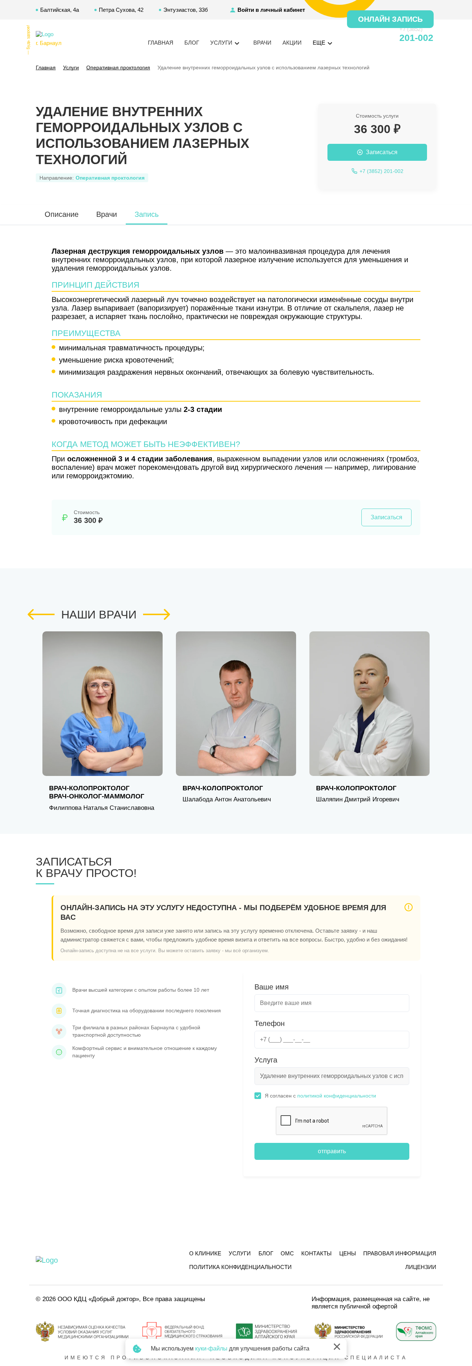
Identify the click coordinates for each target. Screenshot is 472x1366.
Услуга (265, 1060)
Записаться (386, 517)
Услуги (240, 1253)
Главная (160, 42)
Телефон (269, 1023)
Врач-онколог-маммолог (96, 796)
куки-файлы (211, 1348)
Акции (292, 42)
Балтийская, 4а (59, 10)
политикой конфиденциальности (336, 1096)
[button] (41, 614)
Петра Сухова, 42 (121, 10)
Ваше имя (271, 987)
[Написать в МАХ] (354, 38)
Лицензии (420, 1267)
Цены (347, 1253)
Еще (320, 42)
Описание (62, 214)
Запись (147, 214)
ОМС (287, 1253)
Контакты (316, 1253)
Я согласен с (320, 1096)
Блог (191, 42)
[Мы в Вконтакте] (380, 38)
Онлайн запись (390, 19)
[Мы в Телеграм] (367, 38)
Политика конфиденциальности (240, 1267)
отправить (332, 1151)
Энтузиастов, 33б (185, 10)
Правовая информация (399, 1253)
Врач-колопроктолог (89, 788)
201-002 (416, 37)
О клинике (205, 1253)
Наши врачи (98, 614)
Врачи (262, 42)
